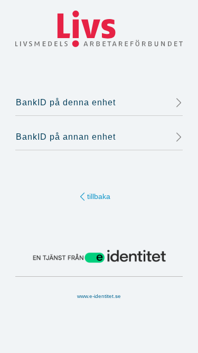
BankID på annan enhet (66, 136)
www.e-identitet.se (99, 296)
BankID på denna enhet (66, 102)
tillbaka (98, 196)
